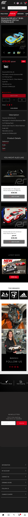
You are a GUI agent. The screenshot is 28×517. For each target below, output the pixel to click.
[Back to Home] (3, 515)
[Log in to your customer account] (21, 3)
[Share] (7, 105)
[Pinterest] (11, 105)
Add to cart (14, 95)
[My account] (25, 515)
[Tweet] (9, 105)
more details (14, 108)
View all (14, 277)
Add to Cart (15, 196)
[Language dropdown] (18, 3)
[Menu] (8, 515)
